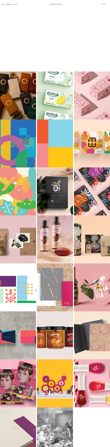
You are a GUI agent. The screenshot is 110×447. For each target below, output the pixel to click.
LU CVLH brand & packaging (55, 4)
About (3, 4)
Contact (15, 4)
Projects (9, 4)
